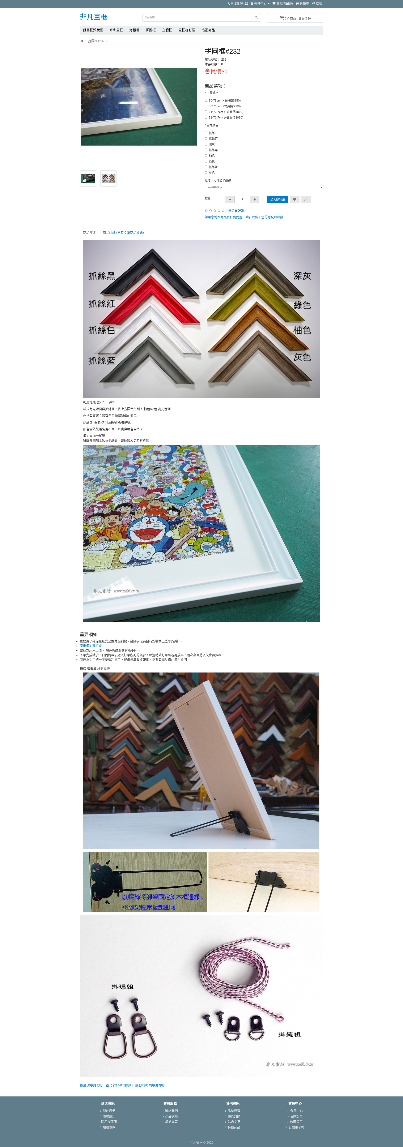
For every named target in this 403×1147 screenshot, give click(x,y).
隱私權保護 (109, 1122)
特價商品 (234, 1127)
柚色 (212, 155)
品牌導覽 (234, 1111)
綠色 (212, 161)
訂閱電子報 (296, 1127)
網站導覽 (171, 1122)
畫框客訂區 (186, 30)
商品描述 (89, 232)
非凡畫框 (93, 17)
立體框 (167, 30)
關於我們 (109, 1111)
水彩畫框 (116, 30)
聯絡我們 (171, 1111)
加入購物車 (277, 199)
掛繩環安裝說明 (91, 1085)
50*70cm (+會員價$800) (225, 106)
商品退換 (171, 1116)
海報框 (134, 30)
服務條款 (109, 1127)
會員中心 (296, 1111)
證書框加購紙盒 (91, 646)
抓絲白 (213, 133)
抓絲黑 (213, 150)
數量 (208, 198)
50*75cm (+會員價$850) (225, 100)
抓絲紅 (213, 138)
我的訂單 (296, 1116)
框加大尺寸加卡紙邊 (218, 180)
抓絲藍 (213, 167)
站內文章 (234, 1122)
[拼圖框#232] (139, 107)
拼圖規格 (212, 92)
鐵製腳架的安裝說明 (150, 1085)
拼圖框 (151, 30)
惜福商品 (208, 30)
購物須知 (109, 1116)
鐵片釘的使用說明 (119, 1085)
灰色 (212, 172)
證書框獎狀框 (93, 30)
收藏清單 (296, 1122)
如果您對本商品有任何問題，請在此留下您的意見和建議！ (246, 217)
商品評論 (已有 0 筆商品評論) (123, 232)
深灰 (212, 144)
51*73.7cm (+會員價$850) (226, 111)
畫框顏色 (212, 125)
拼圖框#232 (96, 41)
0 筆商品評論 (235, 210)
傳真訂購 (234, 1116)
